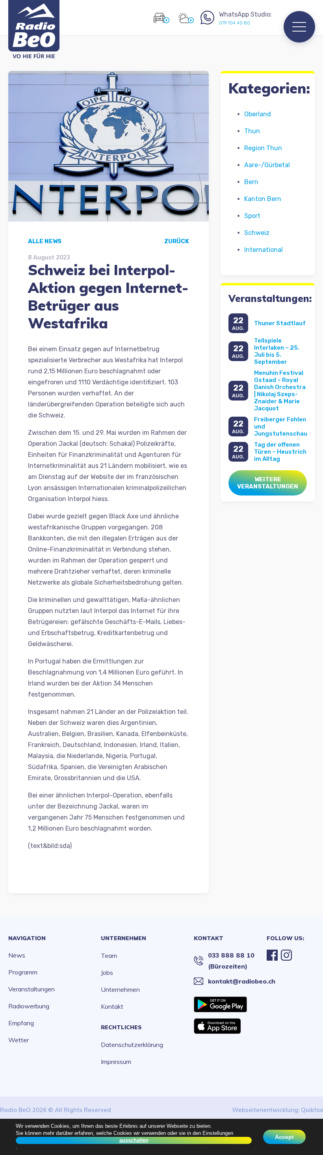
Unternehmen (123, 938)
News (16, 955)
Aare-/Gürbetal (267, 165)
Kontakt (112, 1006)
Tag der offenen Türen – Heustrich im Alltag (280, 451)
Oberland (257, 114)
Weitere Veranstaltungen (267, 483)
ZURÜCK (176, 241)
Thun (252, 131)
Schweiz (256, 233)
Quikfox (312, 1110)
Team (109, 955)
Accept (284, 1137)
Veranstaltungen (31, 989)
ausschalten (134, 1140)
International (263, 249)
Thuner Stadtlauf (280, 323)
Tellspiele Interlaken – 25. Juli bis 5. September (276, 351)
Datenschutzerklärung (132, 1045)
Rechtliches (121, 1027)
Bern (251, 182)
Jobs (107, 972)
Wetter (18, 1040)
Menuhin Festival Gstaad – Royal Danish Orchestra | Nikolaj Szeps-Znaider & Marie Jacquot (280, 390)
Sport (252, 216)
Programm (22, 972)
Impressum (116, 1062)
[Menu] (299, 27)
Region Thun (263, 148)
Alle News (44, 241)
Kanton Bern (262, 199)
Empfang (21, 1023)
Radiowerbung (28, 1006)
